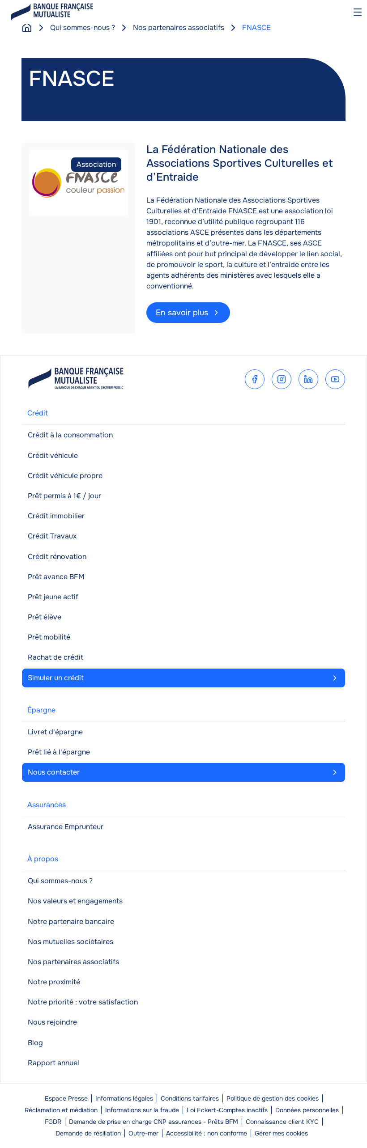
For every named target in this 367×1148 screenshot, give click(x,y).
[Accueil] (26, 27)
